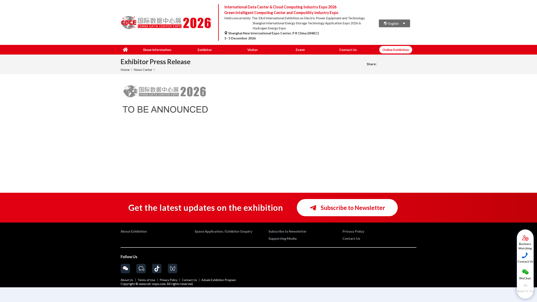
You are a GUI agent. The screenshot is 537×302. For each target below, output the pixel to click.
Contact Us (348, 50)
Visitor (252, 50)
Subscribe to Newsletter (352, 207)
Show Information (157, 50)
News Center (143, 70)
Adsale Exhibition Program (218, 280)
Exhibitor (205, 50)
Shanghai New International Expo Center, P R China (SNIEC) (273, 33)
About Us (127, 280)
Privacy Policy (168, 280)
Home (125, 70)
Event (300, 50)
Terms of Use (146, 280)
